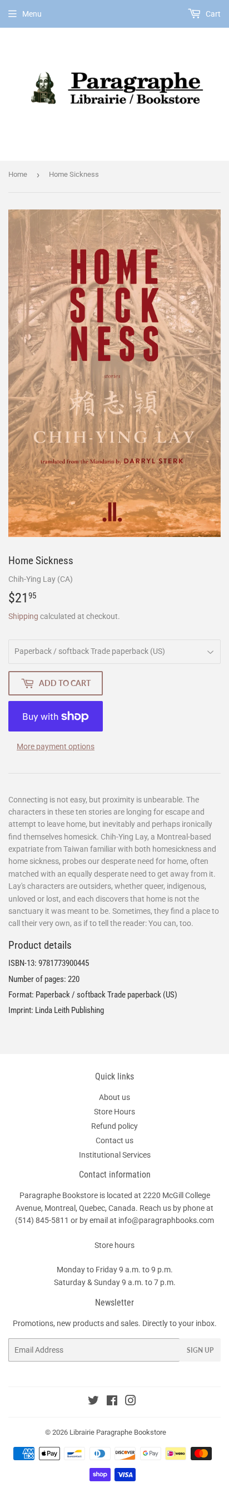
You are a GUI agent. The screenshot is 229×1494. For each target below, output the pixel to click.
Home (17, 174)
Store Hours (114, 1111)
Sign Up (200, 1350)
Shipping (23, 616)
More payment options (55, 746)
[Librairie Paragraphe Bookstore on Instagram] (130, 1402)
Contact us (114, 1140)
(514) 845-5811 (42, 1220)
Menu (32, 13)
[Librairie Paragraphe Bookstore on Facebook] (112, 1402)
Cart (212, 13)
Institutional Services (115, 1154)
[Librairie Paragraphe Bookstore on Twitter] (93, 1402)
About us (114, 1097)
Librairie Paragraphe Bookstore (117, 1432)
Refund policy (114, 1126)
